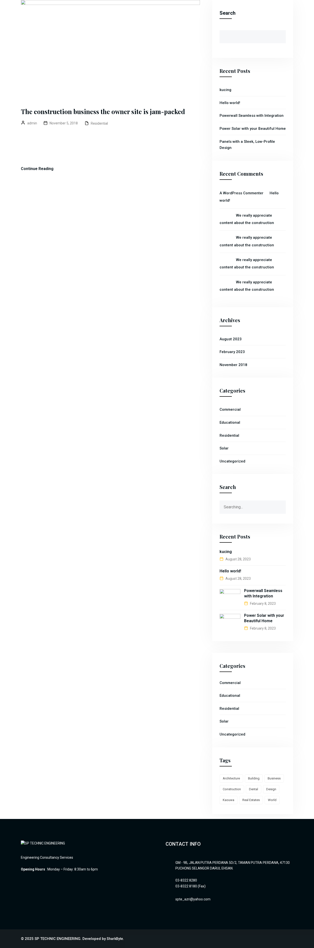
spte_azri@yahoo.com (192, 899)
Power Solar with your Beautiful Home (253, 128)
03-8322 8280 (186, 880)
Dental (253, 789)
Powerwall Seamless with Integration (252, 115)
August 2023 (231, 339)
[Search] (282, 504)
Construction (232, 789)
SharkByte (115, 939)
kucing (225, 90)
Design (271, 789)
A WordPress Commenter (241, 193)
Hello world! (230, 103)
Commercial (230, 409)
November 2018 (233, 365)
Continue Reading (37, 168)
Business (274, 778)
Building (254, 778)
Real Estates (251, 800)
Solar (224, 448)
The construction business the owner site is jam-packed (103, 111)
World (272, 800)
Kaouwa (228, 800)
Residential (99, 123)
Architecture (231, 778)
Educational (230, 422)
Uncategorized (232, 461)
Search (228, 13)
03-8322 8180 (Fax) (190, 886)
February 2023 (232, 352)
